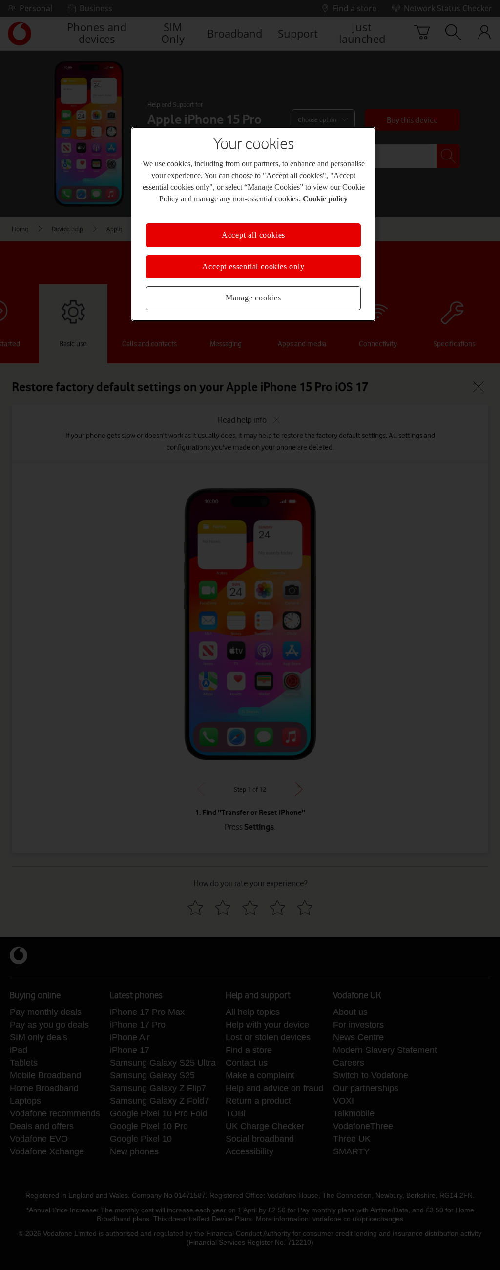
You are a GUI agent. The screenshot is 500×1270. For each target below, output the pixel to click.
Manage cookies (253, 298)
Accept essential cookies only (253, 266)
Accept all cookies (253, 235)
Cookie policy (307, 199)
